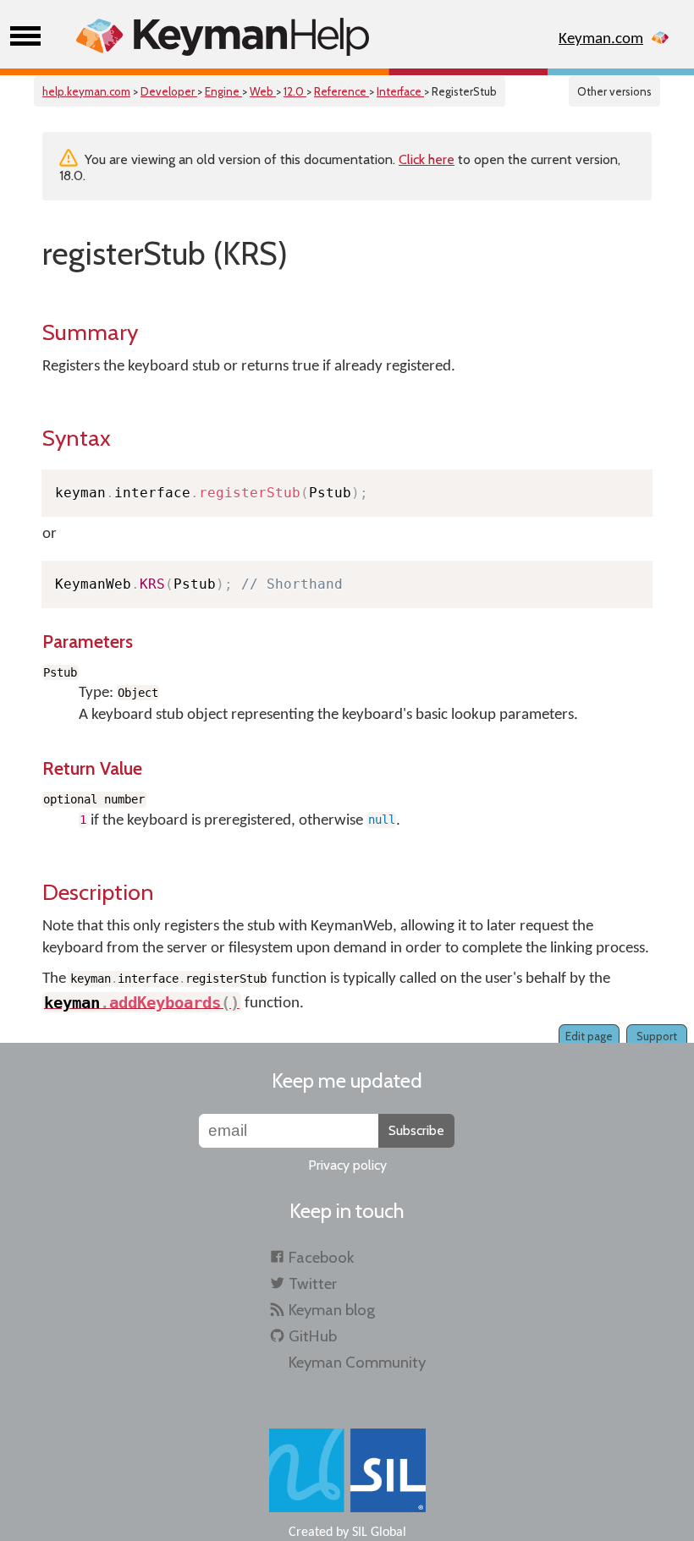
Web (263, 91)
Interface (400, 91)
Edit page (589, 1036)
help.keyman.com (86, 91)
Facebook (321, 1257)
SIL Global (379, 1532)
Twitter (313, 1283)
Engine (223, 91)
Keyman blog (332, 1309)
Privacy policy (347, 1165)
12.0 (295, 91)
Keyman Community (357, 1362)
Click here (426, 159)
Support (656, 1036)
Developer (168, 91)
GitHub (313, 1336)
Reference (341, 91)
